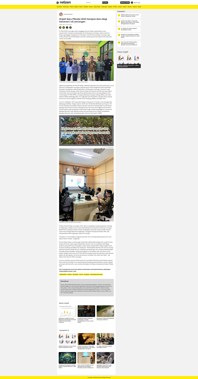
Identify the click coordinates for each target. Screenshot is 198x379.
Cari (105, 2)
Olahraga (104, 7)
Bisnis (81, 7)
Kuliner (125, 7)
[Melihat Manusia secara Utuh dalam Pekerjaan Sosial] (129, 61)
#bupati (69, 274)
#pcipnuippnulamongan (96, 274)
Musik (139, 7)
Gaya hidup (97, 7)
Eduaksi (86, 7)
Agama (76, 7)
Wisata (130, 7)
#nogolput (86, 274)
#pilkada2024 (63, 274)
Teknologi (66, 7)
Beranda (59, 7)
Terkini (71, 7)
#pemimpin (75, 274)
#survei (81, 274)
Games (135, 7)
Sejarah (110, 7)
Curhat (120, 7)
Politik (115, 7)
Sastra (91, 7)
